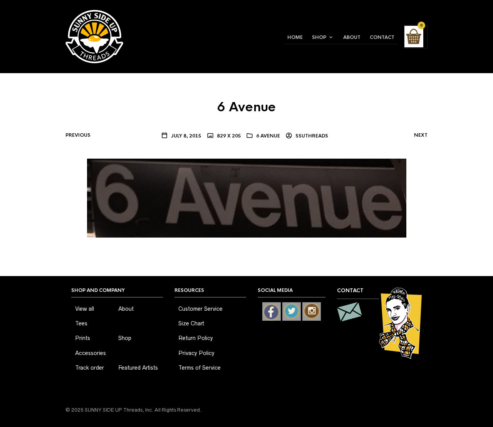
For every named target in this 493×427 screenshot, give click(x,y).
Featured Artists (138, 368)
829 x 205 (228, 136)
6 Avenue (268, 136)
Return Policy (195, 338)
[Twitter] (291, 311)
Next (421, 135)
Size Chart (191, 323)
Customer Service (200, 309)
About (352, 37)
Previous (78, 135)
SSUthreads (311, 136)
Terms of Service (199, 368)
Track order (89, 368)
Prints (82, 338)
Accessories (90, 353)
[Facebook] (271, 311)
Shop (319, 37)
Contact (382, 37)
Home (295, 37)
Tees (81, 323)
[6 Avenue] (246, 197)
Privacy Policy (196, 353)
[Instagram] (311, 311)
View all (84, 309)
